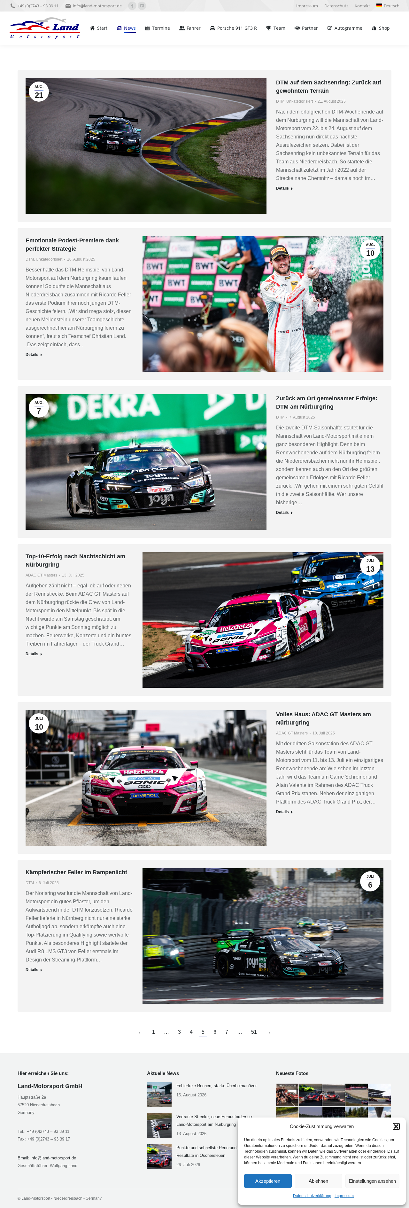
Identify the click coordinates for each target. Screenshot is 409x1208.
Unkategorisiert (299, 101)
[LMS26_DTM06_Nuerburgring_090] (310, 1095)
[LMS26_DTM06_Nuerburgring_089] (333, 1095)
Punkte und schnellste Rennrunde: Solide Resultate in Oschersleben (214, 1151)
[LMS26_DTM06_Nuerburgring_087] (379, 1095)
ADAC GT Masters (41, 575)
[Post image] (159, 1094)
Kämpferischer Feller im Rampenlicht (76, 872)
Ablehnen (318, 1181)
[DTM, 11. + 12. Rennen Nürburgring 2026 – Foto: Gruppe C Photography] (287, 1095)
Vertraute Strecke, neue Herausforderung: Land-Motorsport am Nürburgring (214, 1120)
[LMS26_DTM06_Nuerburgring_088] (356, 1095)
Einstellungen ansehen (372, 1181)
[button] (396, 1126)
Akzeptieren (267, 1181)
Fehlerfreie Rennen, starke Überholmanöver (216, 1085)
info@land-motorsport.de (97, 6)
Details (282, 188)
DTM (280, 101)
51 (254, 1032)
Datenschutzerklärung (312, 1196)
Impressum (344, 1196)
